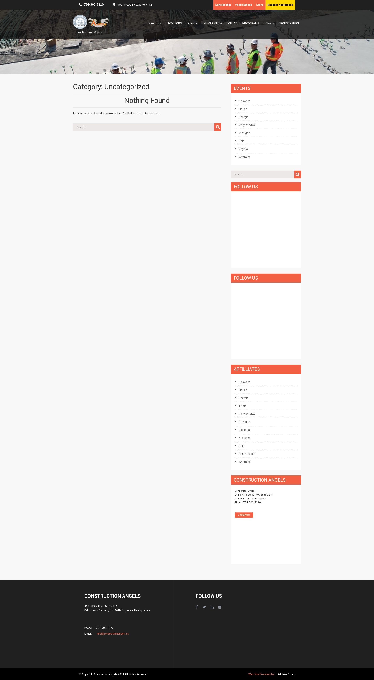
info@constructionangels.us (112, 633)
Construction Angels (106, 674)
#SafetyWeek (243, 4)
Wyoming (245, 156)
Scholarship (223, 4)
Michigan (244, 133)
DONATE (269, 23)
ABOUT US (155, 23)
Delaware (244, 101)
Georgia (243, 117)
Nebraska (245, 437)
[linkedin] (212, 607)
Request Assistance (280, 4)
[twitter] (204, 607)
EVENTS (192, 23)
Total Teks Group (285, 674)
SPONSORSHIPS (289, 23)
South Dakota (247, 453)
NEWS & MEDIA (213, 23)
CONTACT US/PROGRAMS (243, 23)
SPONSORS (174, 23)
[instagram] (219, 607)
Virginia (243, 149)
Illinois (242, 405)
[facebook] (197, 607)
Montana (244, 429)
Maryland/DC (247, 125)
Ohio (241, 141)
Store (259, 4)
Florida (243, 109)
